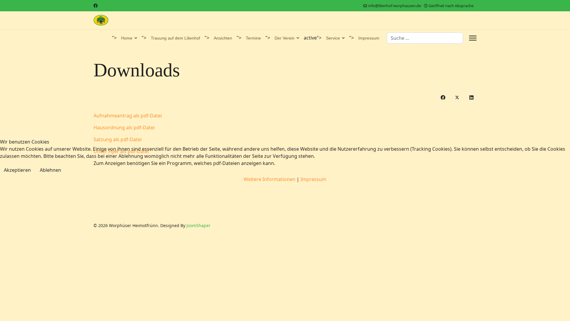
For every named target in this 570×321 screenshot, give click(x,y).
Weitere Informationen (269, 179)
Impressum (313, 179)
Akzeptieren (17, 170)
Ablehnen (50, 170)
